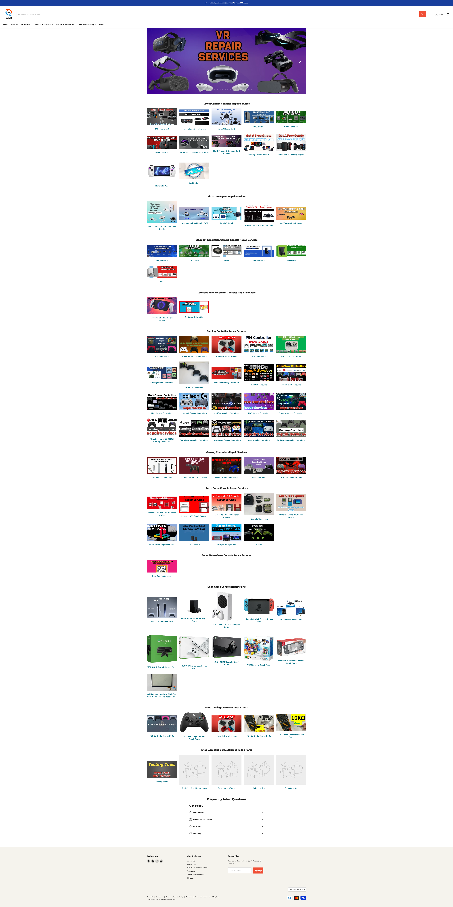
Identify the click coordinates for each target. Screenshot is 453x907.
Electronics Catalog (87, 24)
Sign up (258, 870)
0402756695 (242, 3)
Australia (296, 889)
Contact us (191, 864)
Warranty (191, 871)
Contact (102, 24)
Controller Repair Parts (65, 24)
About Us (191, 861)
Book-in (14, 24)
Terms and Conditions (195, 874)
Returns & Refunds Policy (197, 868)
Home (5, 24)
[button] (439, 14)
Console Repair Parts (43, 24)
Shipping (190, 878)
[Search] (422, 14)
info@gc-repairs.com (219, 3)
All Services (26, 24)
